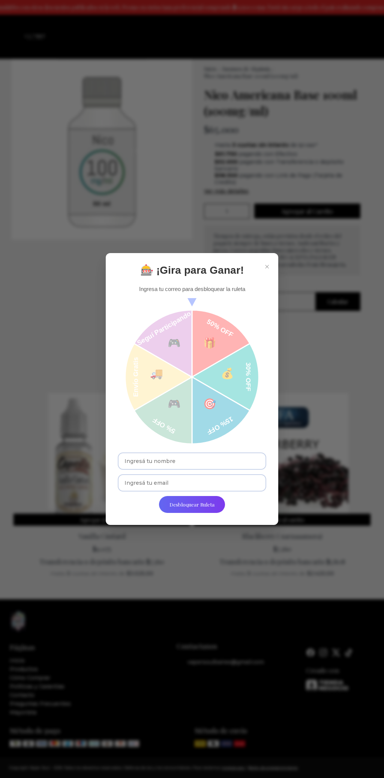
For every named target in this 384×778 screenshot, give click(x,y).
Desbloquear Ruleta (192, 504)
